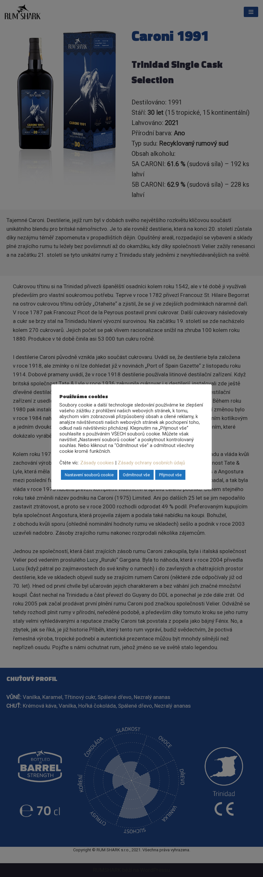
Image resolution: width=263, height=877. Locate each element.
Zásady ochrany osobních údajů (151, 463)
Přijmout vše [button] (170, 474)
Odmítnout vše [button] (136, 474)
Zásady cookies (97, 463)
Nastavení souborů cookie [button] (89, 474)
